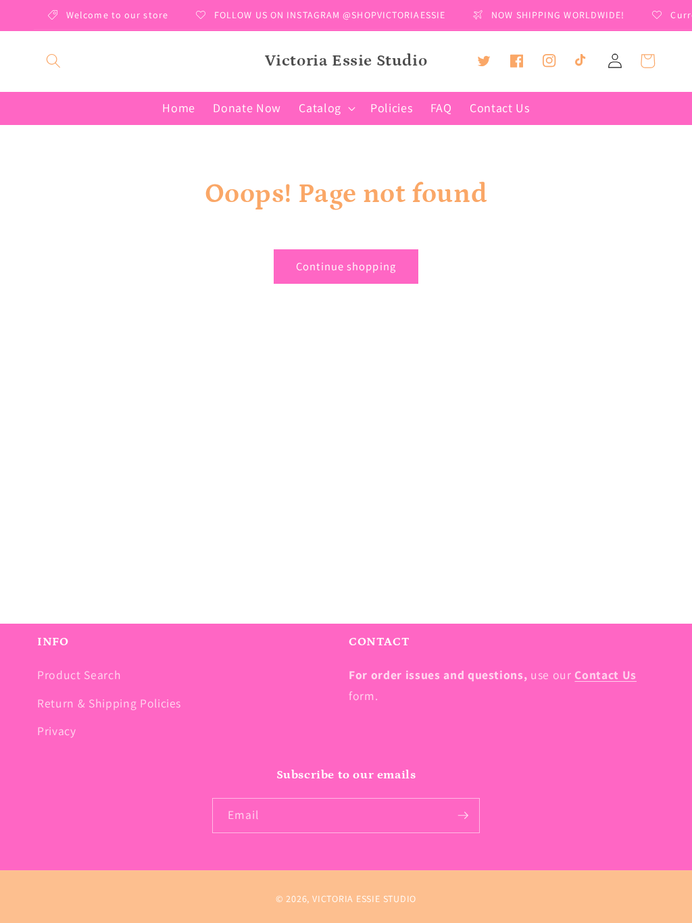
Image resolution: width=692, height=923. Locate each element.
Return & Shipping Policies (109, 703)
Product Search (79, 674)
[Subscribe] (463, 815)
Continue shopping (346, 266)
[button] (53, 61)
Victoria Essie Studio (364, 899)
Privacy (56, 731)
